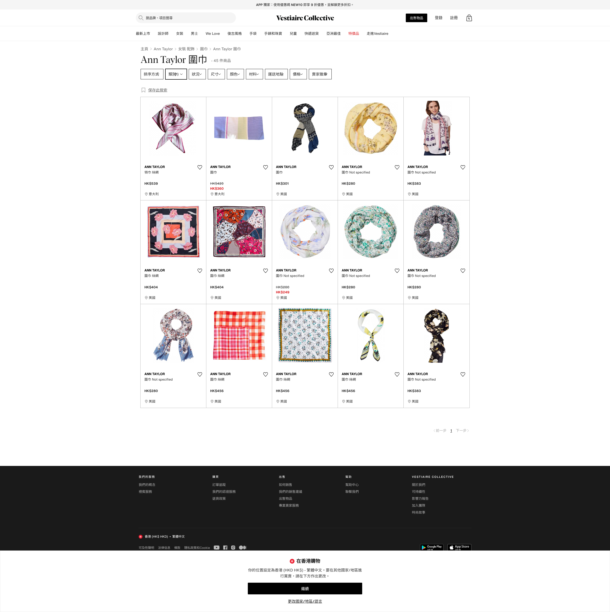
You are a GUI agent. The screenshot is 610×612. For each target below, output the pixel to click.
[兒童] (301, 34)
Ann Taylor (163, 49)
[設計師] (172, 34)
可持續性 (418, 491)
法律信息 (164, 547)
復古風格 (235, 33)
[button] (469, 18)
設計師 (163, 33)
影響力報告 (420, 498)
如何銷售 (285, 484)
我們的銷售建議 (290, 491)
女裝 (179, 33)
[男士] (202, 34)
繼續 (305, 589)
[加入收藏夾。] (200, 167)
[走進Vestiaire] (392, 34)
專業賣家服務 (289, 505)
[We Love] (224, 34)
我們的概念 (147, 484)
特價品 (353, 33)
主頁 (144, 49)
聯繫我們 (352, 491)
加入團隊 (418, 505)
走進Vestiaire (377, 33)
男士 (194, 33)
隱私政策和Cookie (197, 547)
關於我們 (418, 484)
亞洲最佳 (333, 33)
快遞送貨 (312, 33)
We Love (213, 33)
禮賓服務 (145, 491)
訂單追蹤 (219, 484)
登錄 (438, 17)
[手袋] (260, 34)
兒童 (293, 33)
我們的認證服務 (224, 491)
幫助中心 (352, 484)
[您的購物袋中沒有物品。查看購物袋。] (469, 18)
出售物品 (416, 17)
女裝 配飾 (186, 49)
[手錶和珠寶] (286, 34)
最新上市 (143, 33)
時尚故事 (418, 512)
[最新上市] (154, 34)
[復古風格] (246, 34)
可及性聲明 (146, 548)
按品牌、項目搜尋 (159, 17)
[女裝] (187, 34)
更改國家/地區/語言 (305, 601)
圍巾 (204, 49)
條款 (177, 547)
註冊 (454, 17)
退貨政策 (219, 498)
